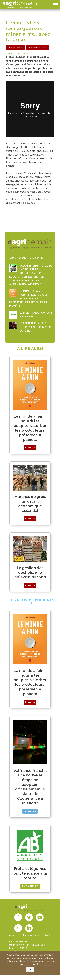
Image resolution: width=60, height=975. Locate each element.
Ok (30, 969)
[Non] (56, 963)
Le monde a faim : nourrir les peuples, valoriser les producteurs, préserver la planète (28, 298)
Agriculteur (15, 47)
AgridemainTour (37, 47)
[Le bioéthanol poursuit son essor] (13, 315)
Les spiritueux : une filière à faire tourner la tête (35, 327)
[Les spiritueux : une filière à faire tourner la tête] (13, 325)
